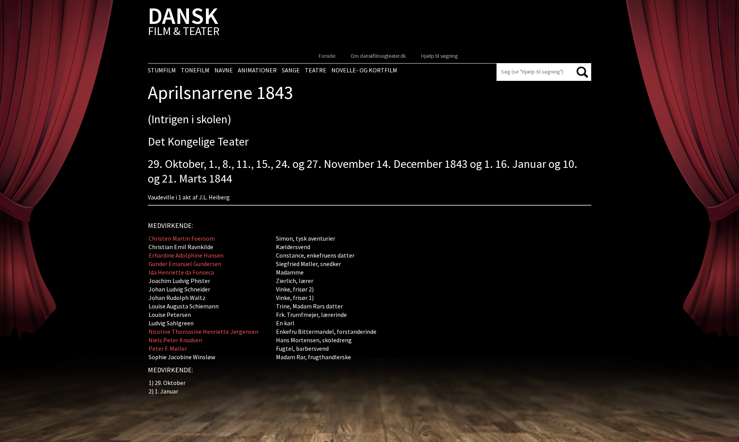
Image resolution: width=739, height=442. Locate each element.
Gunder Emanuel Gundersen (185, 264)
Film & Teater (183, 23)
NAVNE (223, 70)
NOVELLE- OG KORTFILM (364, 70)
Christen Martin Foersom (182, 238)
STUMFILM (162, 70)
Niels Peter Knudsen (175, 340)
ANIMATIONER (257, 70)
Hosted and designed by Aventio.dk (695, 438)
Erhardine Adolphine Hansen (186, 255)
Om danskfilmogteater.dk (378, 55)
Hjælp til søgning (439, 55)
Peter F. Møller (168, 348)
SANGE (291, 70)
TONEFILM (195, 70)
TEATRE (315, 70)
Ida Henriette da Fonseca (181, 272)
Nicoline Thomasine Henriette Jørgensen (203, 331)
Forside (327, 55)
